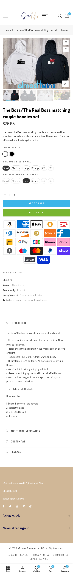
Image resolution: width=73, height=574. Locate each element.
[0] (66, 16)
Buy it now (36, 212)
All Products (22, 294)
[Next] (66, 63)
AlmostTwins (18, 284)
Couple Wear (36, 294)
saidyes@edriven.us (13, 498)
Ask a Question (12, 272)
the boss (28, 299)
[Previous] (6, 63)
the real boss (39, 299)
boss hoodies (16, 299)
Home (8, 30)
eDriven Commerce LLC (31, 548)
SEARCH (13, 554)
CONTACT (25, 554)
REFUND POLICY (60, 554)
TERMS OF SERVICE (38, 558)
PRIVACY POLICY (41, 554)
